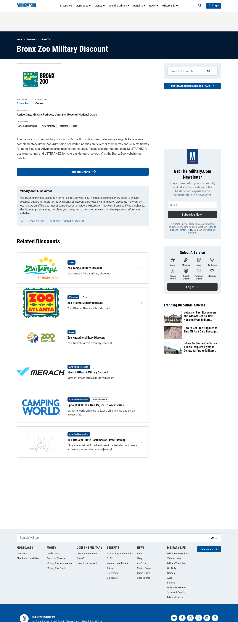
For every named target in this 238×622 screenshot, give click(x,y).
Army (139, 553)
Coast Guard (143, 573)
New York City (48, 125)
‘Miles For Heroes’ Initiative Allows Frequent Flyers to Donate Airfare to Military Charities (200, 347)
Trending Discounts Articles (184, 305)
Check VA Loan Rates (28, 558)
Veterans (64, 125)
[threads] (215, 618)
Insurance (66, 5)
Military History (175, 597)
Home (19, 39)
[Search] (199, 6)
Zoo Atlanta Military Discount (85, 303)
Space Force (143, 577)
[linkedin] (206, 618)
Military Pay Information (59, 563)
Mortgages (81, 5)
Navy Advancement (87, 563)
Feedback (54, 221)
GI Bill (110, 558)
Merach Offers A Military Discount (87, 372)
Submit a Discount (73, 221)
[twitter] (198, 618)
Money (98, 5)
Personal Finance (56, 558)
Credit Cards (53, 553)
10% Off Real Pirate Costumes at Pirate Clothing (96, 440)
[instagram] (190, 618)
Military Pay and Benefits (120, 553)
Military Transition (176, 563)
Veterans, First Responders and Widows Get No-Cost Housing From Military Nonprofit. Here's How (200, 316)
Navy (139, 558)
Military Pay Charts (56, 568)
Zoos (75, 125)
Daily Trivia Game (176, 587)
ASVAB (80, 558)
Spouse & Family (176, 592)
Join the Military (118, 5)
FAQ (22, 221)
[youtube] (174, 618)
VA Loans (22, 553)
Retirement (112, 573)
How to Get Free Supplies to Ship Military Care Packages (201, 329)
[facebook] (182, 618)
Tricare (110, 568)
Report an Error (36, 221)
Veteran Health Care (117, 563)
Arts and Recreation (27, 125)
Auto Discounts (100, 399)
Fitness (171, 582)
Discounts (32, 39)
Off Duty (171, 568)
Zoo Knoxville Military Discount (86, 337)
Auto (169, 577)
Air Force (141, 563)
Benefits (138, 5)
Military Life (168, 5)
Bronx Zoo (46, 39)
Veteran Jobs (174, 558)
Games (171, 573)
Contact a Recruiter (87, 553)
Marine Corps (144, 568)
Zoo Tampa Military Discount (84, 268)
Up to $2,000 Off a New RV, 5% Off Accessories (95, 405)
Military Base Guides (178, 553)
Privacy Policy (186, 230)
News (152, 5)
